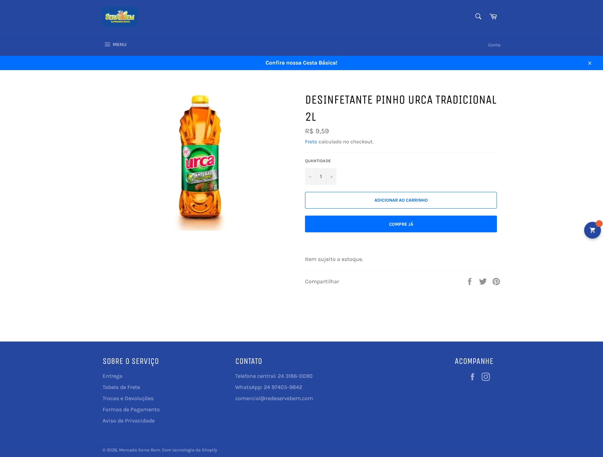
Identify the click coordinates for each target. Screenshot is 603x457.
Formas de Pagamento (131, 409)
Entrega (112, 376)
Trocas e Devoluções (128, 398)
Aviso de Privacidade (129, 420)
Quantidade (318, 160)
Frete (311, 141)
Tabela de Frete (121, 387)
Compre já (401, 224)
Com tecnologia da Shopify (189, 449)
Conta (494, 44)
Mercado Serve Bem (139, 449)
